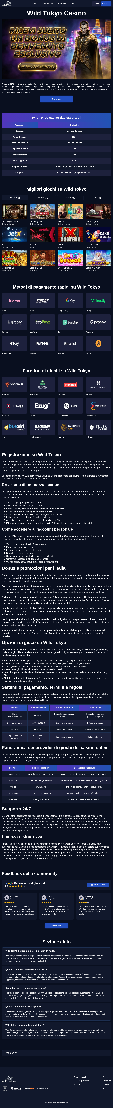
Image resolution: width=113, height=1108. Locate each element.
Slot (96, 198)
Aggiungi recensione (97, 885)
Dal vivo (41, 198)
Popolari (13, 198)
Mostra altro (56, 926)
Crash (68, 198)
